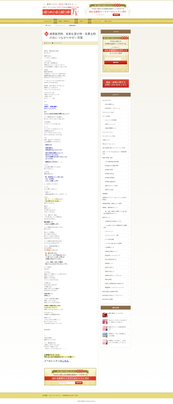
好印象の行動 (109, 169)
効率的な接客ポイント (111, 251)
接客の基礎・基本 (108, 157)
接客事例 (105, 193)
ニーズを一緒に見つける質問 (113, 243)
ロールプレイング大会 (109, 136)
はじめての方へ (48, 21)
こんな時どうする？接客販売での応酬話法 (115, 226)
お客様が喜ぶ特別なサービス (113, 221)
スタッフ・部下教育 (111, 120)
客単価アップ (109, 263)
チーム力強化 (106, 116)
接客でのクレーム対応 (111, 185)
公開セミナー (83, 21)
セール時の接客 (109, 239)
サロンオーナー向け (108, 112)
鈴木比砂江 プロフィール (112, 108)
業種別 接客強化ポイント (66, 21)
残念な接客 (108, 279)
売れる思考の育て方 (111, 259)
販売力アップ (106, 217)
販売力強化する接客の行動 (110, 291)
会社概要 (44, 395)
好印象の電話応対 (110, 181)
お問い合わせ (108, 21)
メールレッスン (97, 21)
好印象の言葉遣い (110, 177)
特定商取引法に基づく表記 (70, 395)
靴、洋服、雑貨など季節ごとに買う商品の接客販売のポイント (115, 212)
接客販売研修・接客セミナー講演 (112, 203)
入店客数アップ (109, 247)
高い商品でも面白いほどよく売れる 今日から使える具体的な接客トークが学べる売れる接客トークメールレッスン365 (107, 7)
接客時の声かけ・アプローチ (113, 275)
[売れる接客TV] (60, 3)
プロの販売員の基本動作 (112, 161)
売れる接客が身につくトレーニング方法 (114, 148)
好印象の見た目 (109, 173)
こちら (65, 361)
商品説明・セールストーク (112, 255)
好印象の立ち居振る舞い (112, 165)
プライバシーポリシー (55, 395)
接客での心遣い (109, 189)
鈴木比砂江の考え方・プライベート (113, 295)
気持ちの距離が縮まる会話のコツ (114, 283)
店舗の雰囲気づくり (111, 128)
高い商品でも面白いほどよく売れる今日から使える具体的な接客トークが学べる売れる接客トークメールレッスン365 (70, 374)
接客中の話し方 (109, 271)
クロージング (109, 231)
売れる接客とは (109, 104)
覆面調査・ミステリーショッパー (114, 287)
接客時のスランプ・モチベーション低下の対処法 (115, 198)
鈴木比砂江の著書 (108, 299)
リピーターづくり (60, 25)
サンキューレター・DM (111, 235)
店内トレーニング (110, 124)
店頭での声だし (109, 267)
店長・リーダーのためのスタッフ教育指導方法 (115, 152)
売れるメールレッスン (109, 144)
